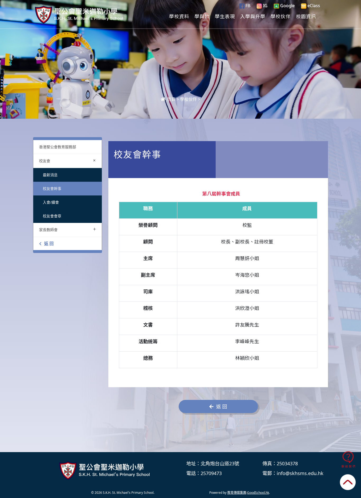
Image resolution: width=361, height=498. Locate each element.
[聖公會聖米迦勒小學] (105, 470)
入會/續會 (51, 202)
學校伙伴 (281, 16)
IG (264, 5)
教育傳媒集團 (236, 492)
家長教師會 (67, 229)
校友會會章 (52, 215)
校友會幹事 (52, 188)
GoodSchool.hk (258, 492)
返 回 (49, 243)
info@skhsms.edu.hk (300, 473)
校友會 (68, 160)
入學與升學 (252, 16)
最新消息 (50, 174)
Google (287, 5)
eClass (313, 5)
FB (247, 5)
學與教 (202, 16)
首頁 (170, 99)
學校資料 (179, 16)
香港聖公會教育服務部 (57, 146)
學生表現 (225, 16)
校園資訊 (306, 16)
